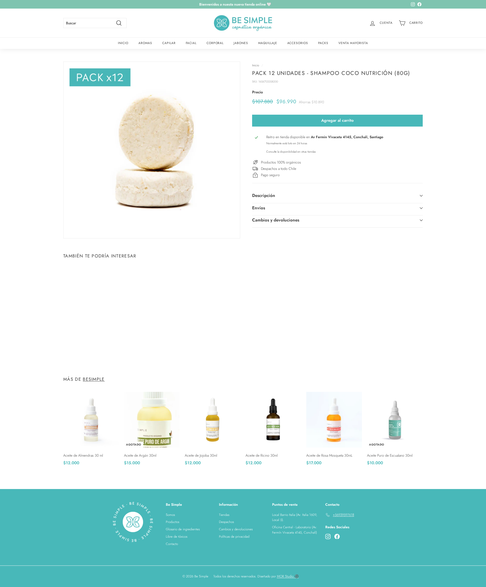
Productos (172, 521)
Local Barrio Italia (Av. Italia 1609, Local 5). (294, 517)
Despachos (226, 521)
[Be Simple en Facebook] (337, 536)
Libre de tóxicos (176, 536)
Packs (323, 43)
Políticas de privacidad (234, 536)
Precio (257, 92)
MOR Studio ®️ (288, 576)
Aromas (145, 43)
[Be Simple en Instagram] (328, 536)
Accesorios (297, 43)
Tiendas (224, 514)
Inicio (123, 43)
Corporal (215, 43)
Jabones (241, 43)
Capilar (168, 43)
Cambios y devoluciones (275, 220)
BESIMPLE (94, 379)
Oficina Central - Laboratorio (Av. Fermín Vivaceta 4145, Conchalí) (294, 530)
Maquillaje (267, 43)
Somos (170, 514)
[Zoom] (152, 150)
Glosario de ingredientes (183, 529)
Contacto (172, 543)
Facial (191, 43)
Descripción (263, 196)
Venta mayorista (353, 43)
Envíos (258, 208)
